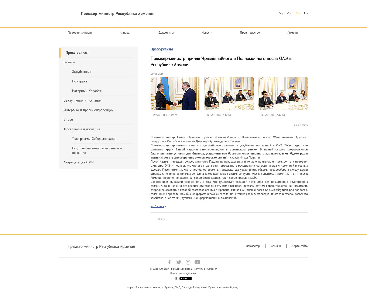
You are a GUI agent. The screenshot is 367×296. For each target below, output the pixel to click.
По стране (79, 81)
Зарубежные (81, 71)
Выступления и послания (83, 100)
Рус (298, 13)
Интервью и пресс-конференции (89, 110)
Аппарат (125, 32)
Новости (207, 32)
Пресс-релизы (77, 52)
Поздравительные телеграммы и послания (97, 150)
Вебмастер (253, 246)
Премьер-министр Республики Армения (101, 246)
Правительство (250, 32)
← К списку (158, 206)
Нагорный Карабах (86, 90)
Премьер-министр (80, 32)
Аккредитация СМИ (79, 162)
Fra (306, 13)
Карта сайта (300, 246)
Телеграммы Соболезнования (94, 138)
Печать (161, 218)
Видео (68, 119)
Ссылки (276, 246)
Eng (281, 13)
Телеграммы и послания (82, 129)
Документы (166, 32)
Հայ (289, 13)
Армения (293, 32)
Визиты (69, 62)
